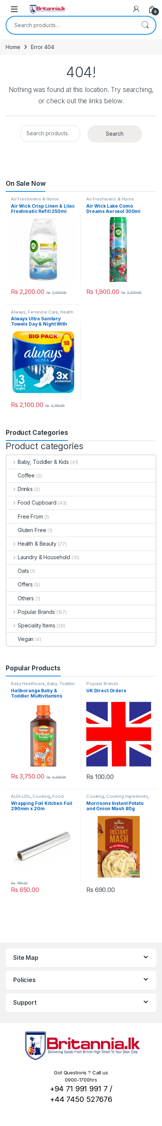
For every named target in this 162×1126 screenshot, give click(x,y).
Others (26, 598)
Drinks (25, 489)
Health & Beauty (37, 543)
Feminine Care (43, 312)
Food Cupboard (37, 502)
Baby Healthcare (28, 683)
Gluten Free (32, 530)
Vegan (26, 639)
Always (18, 312)
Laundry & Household (44, 557)
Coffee (26, 475)
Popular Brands (36, 612)
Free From (30, 516)
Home (13, 47)
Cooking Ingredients (127, 796)
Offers (25, 584)
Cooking (41, 796)
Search (145, 25)
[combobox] (70, 25)
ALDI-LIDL (21, 796)
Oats (23, 571)
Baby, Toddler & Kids (43, 462)
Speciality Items (36, 625)
